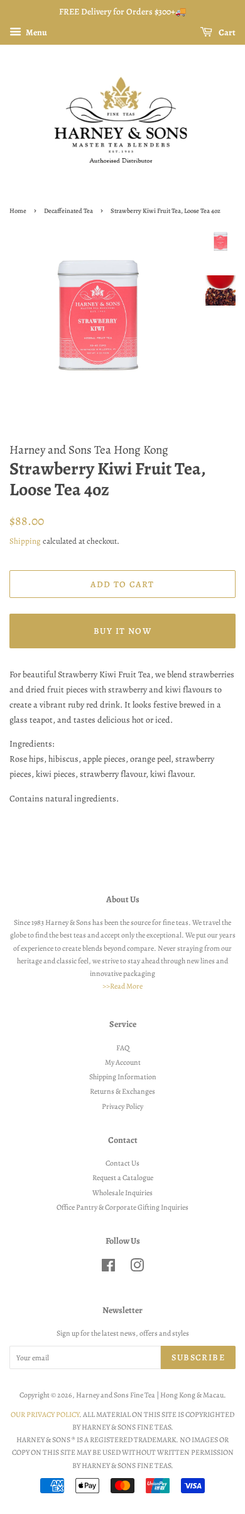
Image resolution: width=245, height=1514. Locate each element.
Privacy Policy (122, 1106)
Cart (226, 32)
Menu (35, 32)
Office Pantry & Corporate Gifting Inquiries (122, 1207)
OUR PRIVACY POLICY (45, 1414)
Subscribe (198, 1357)
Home (17, 210)
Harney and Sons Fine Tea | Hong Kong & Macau (150, 1395)
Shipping (25, 541)
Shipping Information (122, 1077)
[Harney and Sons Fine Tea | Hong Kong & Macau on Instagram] (137, 1268)
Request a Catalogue (122, 1178)
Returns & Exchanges (122, 1091)
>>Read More (122, 986)
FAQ (122, 1048)
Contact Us (122, 1163)
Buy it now (122, 631)
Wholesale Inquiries (122, 1193)
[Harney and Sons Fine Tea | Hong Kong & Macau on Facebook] (108, 1268)
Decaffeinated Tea (68, 210)
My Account (123, 1062)
